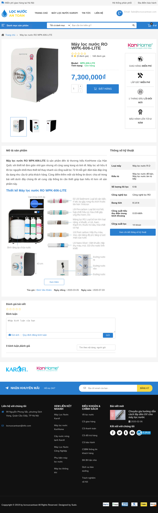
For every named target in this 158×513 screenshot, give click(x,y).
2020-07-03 (99, 290)
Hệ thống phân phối (122, 3)
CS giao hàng (88, 421)
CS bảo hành (88, 442)
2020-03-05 (73, 290)
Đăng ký (144, 388)
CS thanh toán (89, 428)
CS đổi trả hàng (89, 435)
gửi (108, 335)
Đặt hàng (105, 89)
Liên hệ (99, 13)
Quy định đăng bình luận (35, 335)
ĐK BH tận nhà (89, 460)
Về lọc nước (88, 414)
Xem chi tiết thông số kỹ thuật (132, 232)
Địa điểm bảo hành (147, 3)
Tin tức (86, 13)
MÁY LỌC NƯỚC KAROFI (65, 13)
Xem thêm (54, 282)
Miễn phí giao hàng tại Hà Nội (19, 3)
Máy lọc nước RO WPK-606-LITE (36, 35)
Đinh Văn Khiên (44, 290)
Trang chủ (41, 13)
